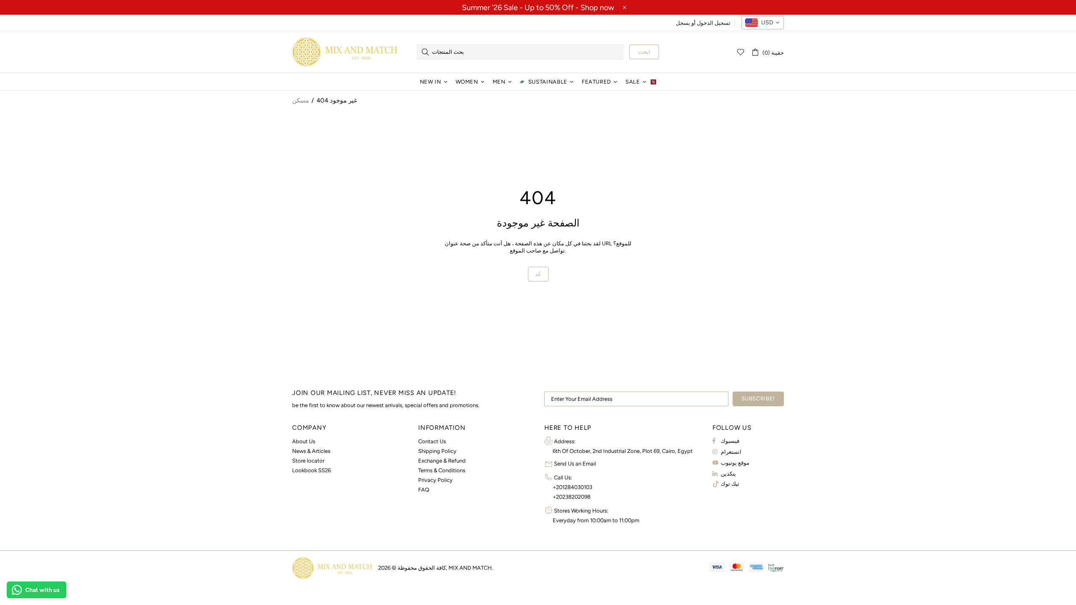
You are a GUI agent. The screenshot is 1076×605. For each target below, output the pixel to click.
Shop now (597, 7)
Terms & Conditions (441, 470)
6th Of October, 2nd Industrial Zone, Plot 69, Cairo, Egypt (623, 451)
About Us (303, 441)
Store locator (308, 461)
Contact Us (432, 441)
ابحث (644, 52)
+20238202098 (572, 497)
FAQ (423, 490)
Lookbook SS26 (311, 470)
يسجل (683, 23)
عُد (538, 274)
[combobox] (762, 22)
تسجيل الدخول (714, 23)
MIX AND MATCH (344, 51)
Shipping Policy (437, 451)
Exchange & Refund (442, 461)
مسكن (300, 100)
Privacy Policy (435, 480)
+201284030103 (572, 487)
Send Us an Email (575, 463)
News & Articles (311, 451)
